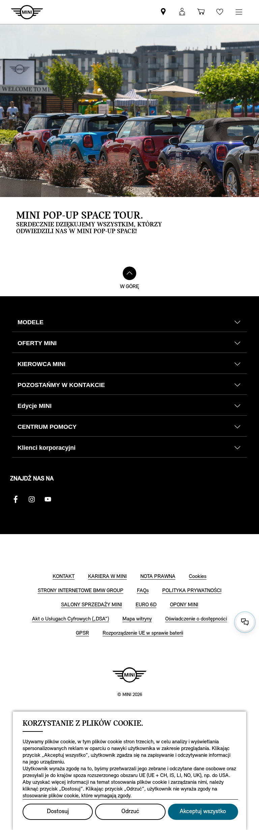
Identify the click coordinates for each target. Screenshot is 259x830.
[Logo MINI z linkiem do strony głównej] (129, 675)
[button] (182, 12)
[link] (163, 12)
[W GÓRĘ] (129, 273)
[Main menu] (238, 12)
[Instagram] (31, 499)
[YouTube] (47, 499)
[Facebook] (15, 499)
